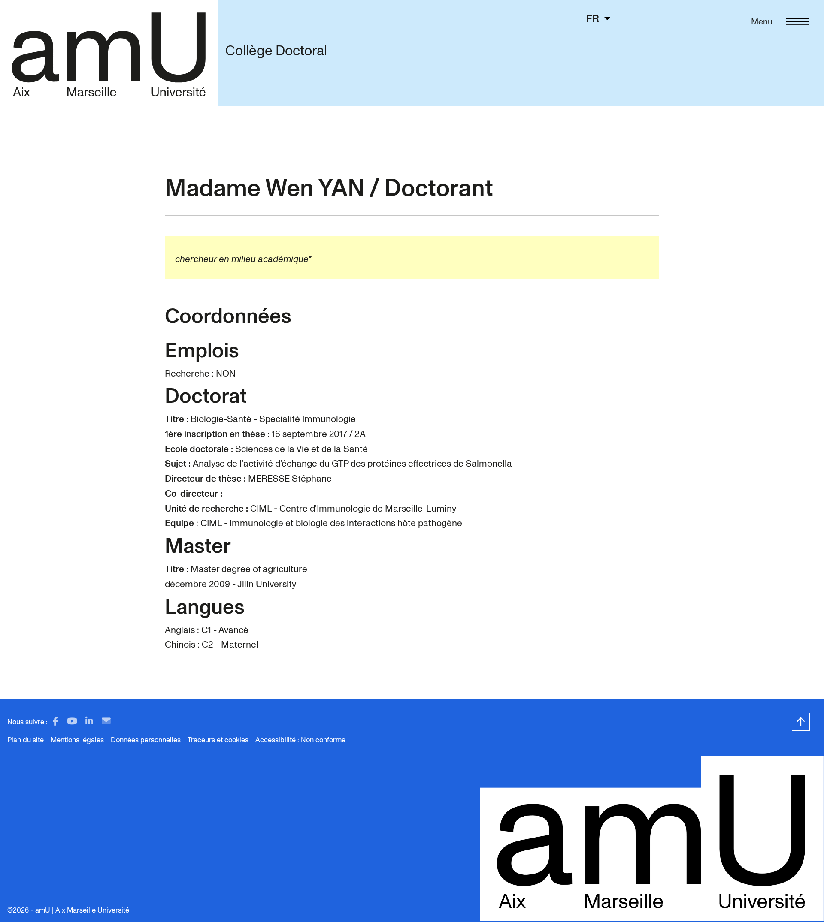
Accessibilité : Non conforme (300, 740)
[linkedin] (89, 721)
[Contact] (106, 721)
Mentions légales (77, 740)
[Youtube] (72, 721)
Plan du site (25, 740)
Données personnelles (146, 740)
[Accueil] (109, 53)
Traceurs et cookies (218, 740)
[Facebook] (55, 721)
